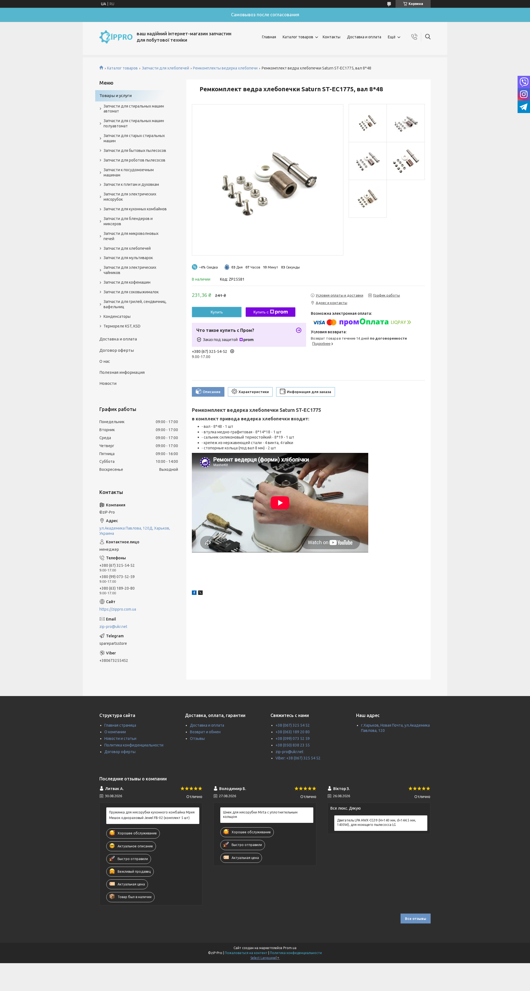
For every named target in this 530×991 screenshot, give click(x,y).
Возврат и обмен (205, 732)
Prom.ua (289, 948)
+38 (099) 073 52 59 (292, 738)
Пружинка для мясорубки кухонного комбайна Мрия (152, 812)
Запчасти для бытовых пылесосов (135, 150)
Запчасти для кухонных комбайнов (135, 209)
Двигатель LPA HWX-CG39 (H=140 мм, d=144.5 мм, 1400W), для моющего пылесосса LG (376, 822)
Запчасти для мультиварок (128, 258)
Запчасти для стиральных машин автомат (134, 109)
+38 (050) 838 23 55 (292, 745)
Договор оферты (116, 350)
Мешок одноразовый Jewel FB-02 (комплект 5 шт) (149, 818)
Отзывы (197, 738)
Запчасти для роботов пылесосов (134, 160)
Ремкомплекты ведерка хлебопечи (225, 68)
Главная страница (120, 725)
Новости (107, 383)
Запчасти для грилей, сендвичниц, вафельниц (135, 304)
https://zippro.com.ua (117, 609)
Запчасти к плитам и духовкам (131, 184)
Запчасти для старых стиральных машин (134, 138)
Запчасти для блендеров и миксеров (128, 221)
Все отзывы (415, 918)
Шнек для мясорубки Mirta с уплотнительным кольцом (260, 814)
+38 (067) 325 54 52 (292, 725)
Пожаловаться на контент (246, 953)
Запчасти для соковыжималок (131, 292)
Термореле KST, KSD (122, 326)
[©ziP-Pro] (115, 37)
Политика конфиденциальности (133, 745)
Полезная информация (122, 372)
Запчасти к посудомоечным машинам (129, 172)
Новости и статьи (120, 738)
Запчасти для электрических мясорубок (130, 197)
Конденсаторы (117, 316)
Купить (217, 312)
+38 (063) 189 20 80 (292, 732)
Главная (269, 37)
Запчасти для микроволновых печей (131, 236)
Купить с (261, 312)
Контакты (331, 37)
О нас (104, 361)
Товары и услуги (115, 95)
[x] (200, 593)
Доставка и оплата (364, 37)
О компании (115, 732)
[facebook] (194, 593)
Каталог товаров (298, 37)
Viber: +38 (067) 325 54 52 (297, 758)
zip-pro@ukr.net (113, 626)
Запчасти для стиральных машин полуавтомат (134, 123)
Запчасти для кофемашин (127, 282)
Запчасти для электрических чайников (130, 270)
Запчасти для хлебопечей (165, 68)
